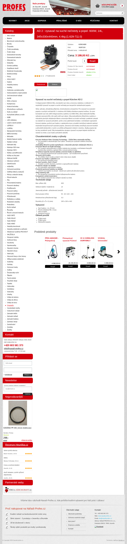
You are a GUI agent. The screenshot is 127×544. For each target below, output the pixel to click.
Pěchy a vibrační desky (15, 174)
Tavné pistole (11, 278)
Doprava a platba (74, 525)
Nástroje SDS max (13, 147)
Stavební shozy (12, 251)
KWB (8, 117)
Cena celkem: (109, 6)
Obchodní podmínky (75, 514)
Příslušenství (11, 196)
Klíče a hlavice (12, 101)
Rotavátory (10, 204)
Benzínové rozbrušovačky (15, 41)
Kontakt (70, 529)
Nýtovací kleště (12, 158)
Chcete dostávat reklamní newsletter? (15, 385)
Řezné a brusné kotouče (15, 213)
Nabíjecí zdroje (12, 142)
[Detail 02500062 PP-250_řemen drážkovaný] (18, 413)
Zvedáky (10, 327)
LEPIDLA (10, 125)
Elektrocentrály (12, 74)
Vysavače (10, 305)
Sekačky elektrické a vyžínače (17, 229)
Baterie (9, 38)
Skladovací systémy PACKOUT (17, 232)
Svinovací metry (12, 267)
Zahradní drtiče (12, 313)
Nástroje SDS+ (12, 150)
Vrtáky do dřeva (12, 300)
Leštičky (10, 128)
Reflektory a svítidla (13, 199)
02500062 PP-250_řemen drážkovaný (17, 428)
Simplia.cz (121, 540)
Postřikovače (11, 188)
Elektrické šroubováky (14, 71)
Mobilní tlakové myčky (14, 139)
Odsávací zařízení (13, 161)
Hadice (9, 82)
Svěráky (10, 264)
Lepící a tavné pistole (14, 123)
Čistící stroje (11, 52)
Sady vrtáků (11, 224)
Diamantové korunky (14, 55)
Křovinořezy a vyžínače (15, 109)
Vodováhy (10, 292)
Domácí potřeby (12, 65)
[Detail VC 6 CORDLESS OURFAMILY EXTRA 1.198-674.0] (88, 252)
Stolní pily (10, 253)
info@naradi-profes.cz (13, 348)
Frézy (9, 76)
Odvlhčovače (11, 164)
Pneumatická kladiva (14, 183)
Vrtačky (9, 294)
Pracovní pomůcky (13, 194)
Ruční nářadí (11, 207)
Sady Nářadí (11, 221)
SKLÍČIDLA (11, 234)
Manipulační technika (14, 131)
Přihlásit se (27, 375)
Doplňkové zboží (12, 68)
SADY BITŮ (11, 215)
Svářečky (10, 262)
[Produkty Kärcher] (51, 96)
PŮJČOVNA (95, 21)
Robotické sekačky (13, 202)
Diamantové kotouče (14, 57)
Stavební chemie (12, 248)
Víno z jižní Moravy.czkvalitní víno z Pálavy (10, 489)
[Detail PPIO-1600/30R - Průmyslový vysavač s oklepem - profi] (52, 252)
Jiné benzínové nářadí (14, 95)
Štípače (9, 275)
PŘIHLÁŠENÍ (61, 21)
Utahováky (10, 286)
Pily (8, 180)
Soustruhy (10, 243)
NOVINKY (13, 21)
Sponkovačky (11, 245)
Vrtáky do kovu (12, 303)
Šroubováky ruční (13, 273)
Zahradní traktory (12, 319)
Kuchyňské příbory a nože (16, 115)
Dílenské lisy (11, 60)
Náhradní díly (11, 145)
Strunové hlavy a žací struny (16, 256)
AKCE (27, 21)
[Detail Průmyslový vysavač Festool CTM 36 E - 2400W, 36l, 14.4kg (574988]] (70, 252)
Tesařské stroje (12, 281)
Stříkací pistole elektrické (15, 259)
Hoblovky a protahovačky (15, 90)
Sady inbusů (11, 218)
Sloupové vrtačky (13, 237)
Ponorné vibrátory (13, 185)
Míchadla (10, 136)
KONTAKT (114, 21)
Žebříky (9, 330)
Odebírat (27, 394)
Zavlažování (11, 324)
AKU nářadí (11, 36)
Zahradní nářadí (12, 316)
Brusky (9, 44)
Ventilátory (10, 289)
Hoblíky (9, 87)
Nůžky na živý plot (13, 155)
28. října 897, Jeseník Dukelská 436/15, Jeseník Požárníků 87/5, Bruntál (41, 7)
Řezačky (10, 210)
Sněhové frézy (12, 240)
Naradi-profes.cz (8, 5)
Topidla (9, 283)
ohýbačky (10, 166)
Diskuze (54, 84)
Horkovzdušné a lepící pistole (17, 93)
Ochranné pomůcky (13, 169)
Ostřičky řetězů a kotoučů (15, 172)
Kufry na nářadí (12, 112)
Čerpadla (10, 46)
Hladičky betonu (12, 85)
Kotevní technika (12, 106)
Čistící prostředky (13, 49)
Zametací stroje (12, 322)
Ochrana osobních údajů (76, 517)
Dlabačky (10, 63)
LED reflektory (12, 120)
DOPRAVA (42, 21)
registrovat (8, 374)
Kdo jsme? (71, 521)
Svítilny (9, 270)
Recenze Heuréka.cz (16, 444)
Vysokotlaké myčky (13, 308)
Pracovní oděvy (12, 191)
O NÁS (78, 21)
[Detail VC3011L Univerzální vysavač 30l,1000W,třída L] (105, 252)
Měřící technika (12, 134)
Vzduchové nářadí (13, 311)
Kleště (9, 98)
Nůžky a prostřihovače (14, 153)
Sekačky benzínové (13, 226)
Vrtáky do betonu (12, 297)
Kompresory (11, 104)
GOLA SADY (11, 79)
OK (123, 13)
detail (5, 440)
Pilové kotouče (12, 177)
